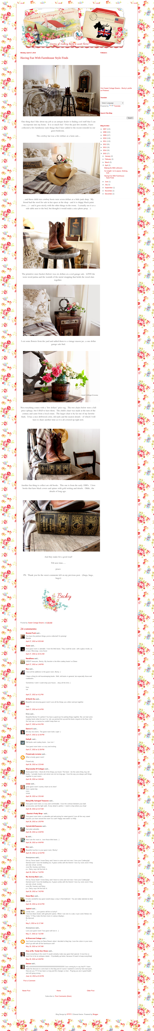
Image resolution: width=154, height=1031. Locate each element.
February (108, 159)
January (108, 156)
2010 (105, 138)
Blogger (95, 1014)
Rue (27, 669)
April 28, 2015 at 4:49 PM (35, 842)
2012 (105, 144)
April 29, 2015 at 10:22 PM (35, 904)
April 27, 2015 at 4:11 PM (34, 694)
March (107, 162)
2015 (105, 153)
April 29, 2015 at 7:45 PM (35, 891)
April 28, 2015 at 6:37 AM (35, 809)
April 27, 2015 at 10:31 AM (35, 654)
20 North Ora (30, 699)
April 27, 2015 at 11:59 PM (35, 749)
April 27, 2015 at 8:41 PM (35, 724)
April (107, 165)
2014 (105, 150)
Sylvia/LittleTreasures (34, 826)
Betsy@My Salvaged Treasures (37, 801)
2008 (105, 132)
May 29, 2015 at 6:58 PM (34, 959)
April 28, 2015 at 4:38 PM (35, 832)
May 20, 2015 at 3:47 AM (34, 946)
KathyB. (29, 739)
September (109, 188)
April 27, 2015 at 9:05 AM (35, 641)
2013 (105, 147)
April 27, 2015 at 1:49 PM (35, 664)
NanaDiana (30, 658)
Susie (28, 646)
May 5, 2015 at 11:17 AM (34, 923)
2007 (105, 129)
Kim (27, 847)
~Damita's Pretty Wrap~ (34, 813)
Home (59, 991)
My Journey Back (32, 877)
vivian (28, 784)
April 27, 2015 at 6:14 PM (35, 709)
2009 (105, 135)
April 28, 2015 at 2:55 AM (35, 796)
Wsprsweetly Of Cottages (35, 769)
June (107, 182)
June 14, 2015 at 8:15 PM (35, 976)
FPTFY (69, 1014)
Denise (28, 963)
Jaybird (28, 909)
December (108, 194)
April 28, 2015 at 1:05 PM (35, 821)
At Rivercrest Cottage (34, 938)
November (108, 191)
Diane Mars (30, 896)
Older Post (90, 991)
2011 (105, 141)
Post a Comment (29, 981)
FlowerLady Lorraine (33, 754)
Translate (117, 106)
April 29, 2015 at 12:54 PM (35, 853)
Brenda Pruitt (31, 633)
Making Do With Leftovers (113, 168)
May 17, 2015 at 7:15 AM (34, 934)
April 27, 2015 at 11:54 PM (35, 735)
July (106, 185)
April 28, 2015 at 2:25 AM (35, 764)
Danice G (29, 729)
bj (27, 836)
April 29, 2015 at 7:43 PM (35, 872)
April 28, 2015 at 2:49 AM (35, 779)
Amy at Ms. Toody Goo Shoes (37, 951)
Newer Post (26, 991)
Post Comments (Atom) (63, 996)
